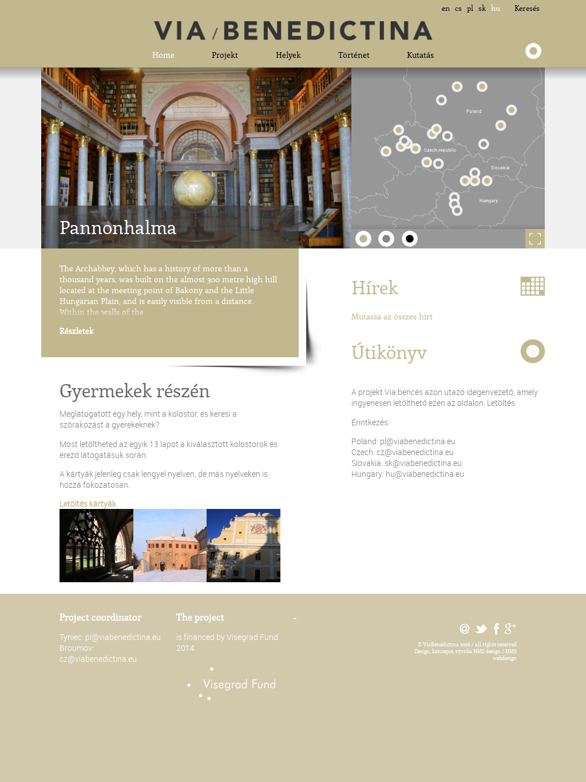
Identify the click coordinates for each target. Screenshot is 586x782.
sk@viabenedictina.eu (423, 462)
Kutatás (420, 54)
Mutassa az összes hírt (392, 316)
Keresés (527, 8)
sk (482, 8)
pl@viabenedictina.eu (418, 441)
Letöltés (501, 402)
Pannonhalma (118, 227)
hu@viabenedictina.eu (425, 473)
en (446, 8)
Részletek (77, 330)
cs (458, 8)
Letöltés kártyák (88, 503)
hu (495, 8)
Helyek (288, 54)
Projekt (225, 54)
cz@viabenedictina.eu (415, 452)
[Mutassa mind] (511, 238)
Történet (354, 54)
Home (163, 54)
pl (470, 8)
